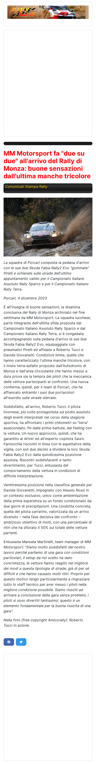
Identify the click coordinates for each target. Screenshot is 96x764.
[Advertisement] (48, 81)
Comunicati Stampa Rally (26, 186)
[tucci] (48, 227)
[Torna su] (88, 755)
